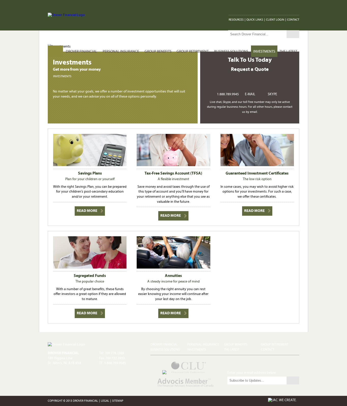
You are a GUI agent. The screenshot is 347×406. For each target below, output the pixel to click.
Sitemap (117, 400)
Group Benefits (158, 52)
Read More (87, 211)
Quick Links (254, 19)
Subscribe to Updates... (293, 380)
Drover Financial (81, 52)
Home (55, 52)
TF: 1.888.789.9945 (112, 363)
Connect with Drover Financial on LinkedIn (296, 8)
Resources (236, 19)
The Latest (288, 52)
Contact (293, 19)
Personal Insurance (121, 52)
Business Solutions (231, 52)
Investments (264, 52)
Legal (105, 400)
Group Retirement (193, 52)
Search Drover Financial (293, 34)
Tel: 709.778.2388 (111, 353)
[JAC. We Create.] (282, 400)
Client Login (275, 19)
